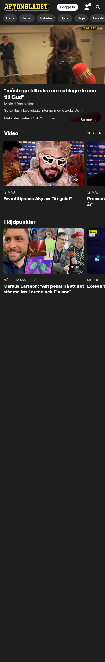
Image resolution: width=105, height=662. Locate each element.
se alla (94, 133)
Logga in (67, 7)
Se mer (86, 120)
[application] (52, 54)
